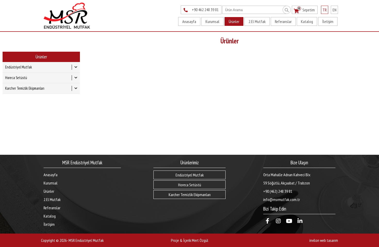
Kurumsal (212, 21)
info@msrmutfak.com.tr (281, 199)
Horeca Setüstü (16, 77)
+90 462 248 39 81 (205, 9)
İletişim (327, 21)
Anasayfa (189, 21)
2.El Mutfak (257, 21)
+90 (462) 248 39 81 (277, 191)
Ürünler (234, 21)
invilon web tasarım (323, 240)
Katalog (307, 21)
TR (325, 9)
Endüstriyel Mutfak (18, 67)
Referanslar (283, 21)
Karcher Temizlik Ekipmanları (24, 88)
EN (334, 9)
